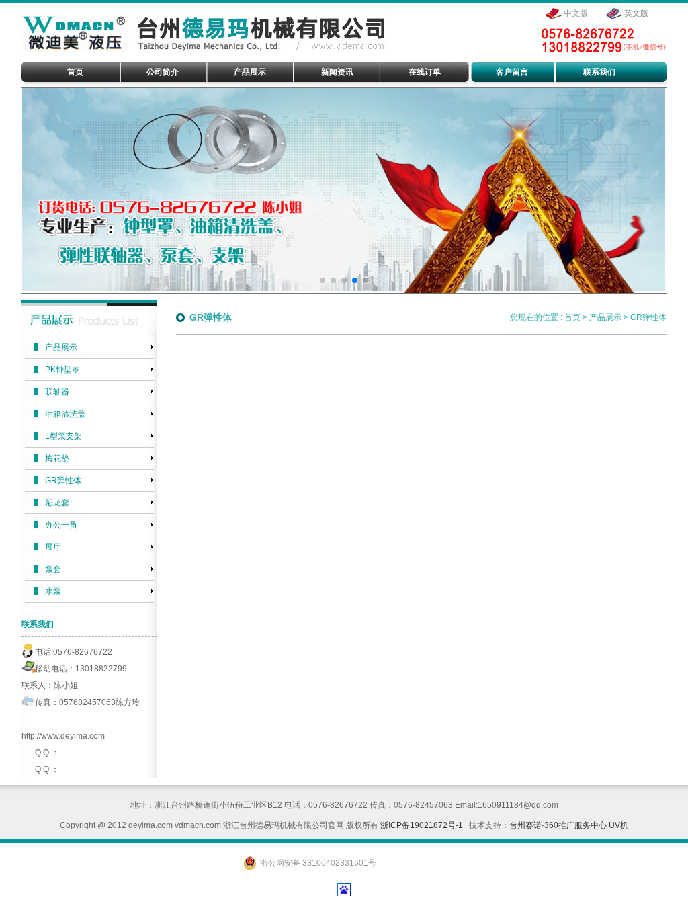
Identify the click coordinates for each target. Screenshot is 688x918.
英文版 (636, 13)
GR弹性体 (648, 317)
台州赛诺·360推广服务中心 (558, 825)
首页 (572, 317)
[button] (322, 280)
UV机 (618, 825)
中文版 (576, 13)
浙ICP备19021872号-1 (421, 825)
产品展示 (605, 317)
